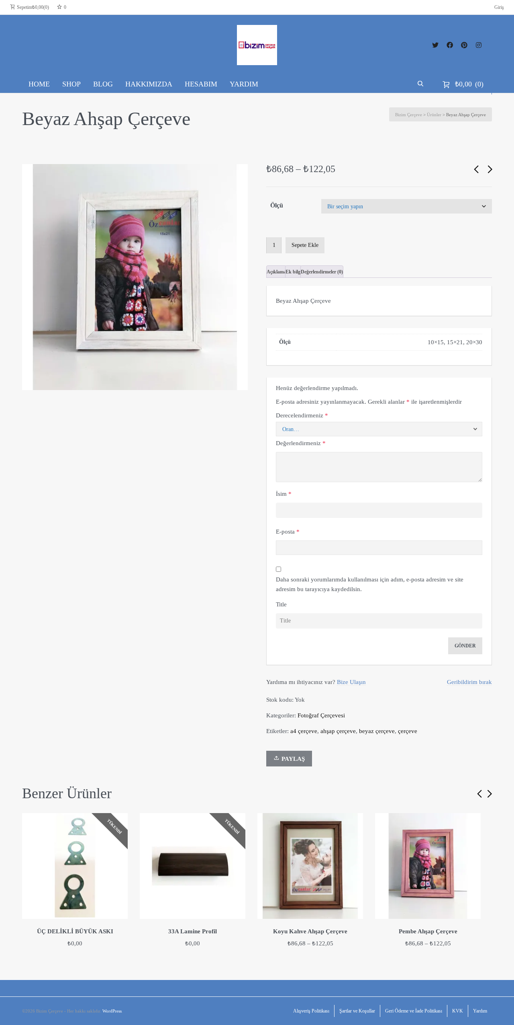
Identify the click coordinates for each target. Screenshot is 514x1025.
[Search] (421, 84)
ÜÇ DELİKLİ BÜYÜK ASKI (75, 931)
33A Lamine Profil (192, 931)
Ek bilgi (294, 272)
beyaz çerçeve (377, 731)
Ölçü (276, 205)
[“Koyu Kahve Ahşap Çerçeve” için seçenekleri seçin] (354, 822)
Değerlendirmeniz (301, 443)
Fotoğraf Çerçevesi (321, 715)
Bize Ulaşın (351, 682)
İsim (284, 494)
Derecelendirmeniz (302, 415)
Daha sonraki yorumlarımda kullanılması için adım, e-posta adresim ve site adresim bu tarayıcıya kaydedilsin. (369, 584)
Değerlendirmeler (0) (322, 272)
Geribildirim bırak (469, 682)
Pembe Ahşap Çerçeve (428, 931)
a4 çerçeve (303, 731)
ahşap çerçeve (338, 731)
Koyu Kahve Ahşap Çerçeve (310, 931)
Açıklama (276, 272)
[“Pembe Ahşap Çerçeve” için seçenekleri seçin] (471, 822)
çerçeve (407, 731)
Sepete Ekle (305, 245)
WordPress (112, 1011)
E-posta (288, 531)
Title (281, 604)
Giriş (499, 7)
